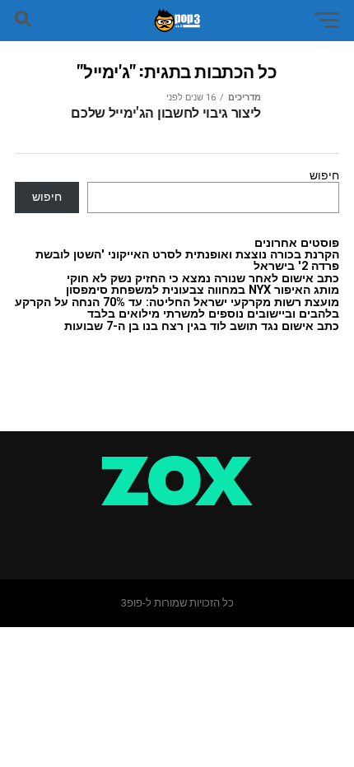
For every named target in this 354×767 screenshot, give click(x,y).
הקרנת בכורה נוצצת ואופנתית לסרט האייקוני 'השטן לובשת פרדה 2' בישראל (187, 260)
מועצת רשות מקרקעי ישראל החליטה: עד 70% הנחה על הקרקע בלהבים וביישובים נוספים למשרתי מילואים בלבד (177, 308)
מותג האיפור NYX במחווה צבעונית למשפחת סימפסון (202, 290)
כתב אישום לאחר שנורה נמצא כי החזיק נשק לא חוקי (203, 279)
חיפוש (324, 176)
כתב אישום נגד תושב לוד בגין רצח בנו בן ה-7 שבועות (201, 326)
